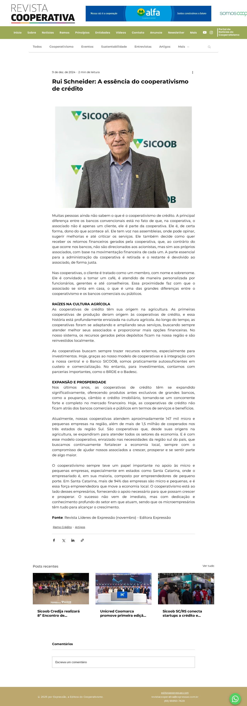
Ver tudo (208, 566)
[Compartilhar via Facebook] (54, 540)
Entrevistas (142, 46)
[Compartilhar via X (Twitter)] (63, 540)
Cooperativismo (61, 46)
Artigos (164, 46)
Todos (37, 46)
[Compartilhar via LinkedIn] (73, 540)
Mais (181, 46)
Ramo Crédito (62, 527)
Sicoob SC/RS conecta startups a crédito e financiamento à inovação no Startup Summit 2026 (182, 613)
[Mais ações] (192, 72)
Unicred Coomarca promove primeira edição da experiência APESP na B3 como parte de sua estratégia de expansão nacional (123, 613)
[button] (209, 46)
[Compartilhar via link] (82, 540)
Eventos (87, 46)
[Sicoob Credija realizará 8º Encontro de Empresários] (61, 588)
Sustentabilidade (114, 46)
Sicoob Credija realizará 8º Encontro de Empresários (58, 613)
